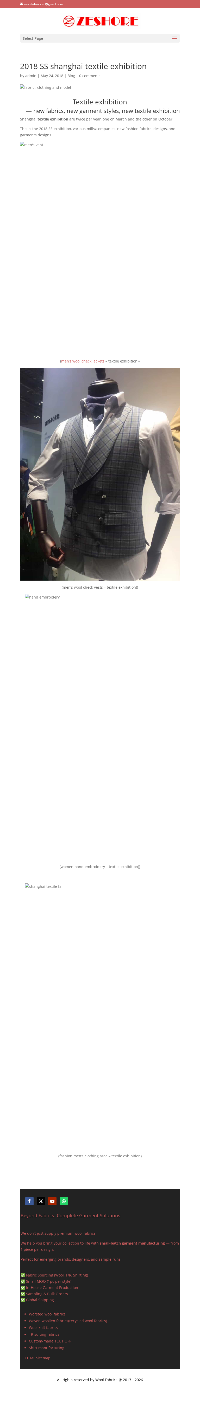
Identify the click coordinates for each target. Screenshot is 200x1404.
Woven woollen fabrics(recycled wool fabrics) (68, 1320)
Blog (71, 75)
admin (30, 75)
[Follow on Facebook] (29, 1201)
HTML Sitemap (38, 1357)
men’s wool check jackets (82, 361)
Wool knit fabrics (43, 1327)
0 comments (90, 75)
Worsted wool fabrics (47, 1314)
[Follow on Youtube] (52, 1201)
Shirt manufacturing (46, 1347)
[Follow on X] (41, 1201)
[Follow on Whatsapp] (64, 1201)
